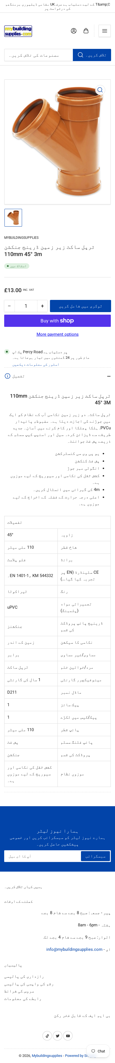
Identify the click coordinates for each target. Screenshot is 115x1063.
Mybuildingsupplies (21, 238)
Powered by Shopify (80, 1056)
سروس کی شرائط (19, 991)
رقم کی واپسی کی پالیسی (29, 983)
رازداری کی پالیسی (24, 976)
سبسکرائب (95, 856)
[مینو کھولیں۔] (105, 31)
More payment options (58, 334)
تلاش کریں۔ (96, 54)
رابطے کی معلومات (23, 998)
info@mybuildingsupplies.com (74, 949)
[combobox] (57, 55)
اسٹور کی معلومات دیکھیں (35, 364)
